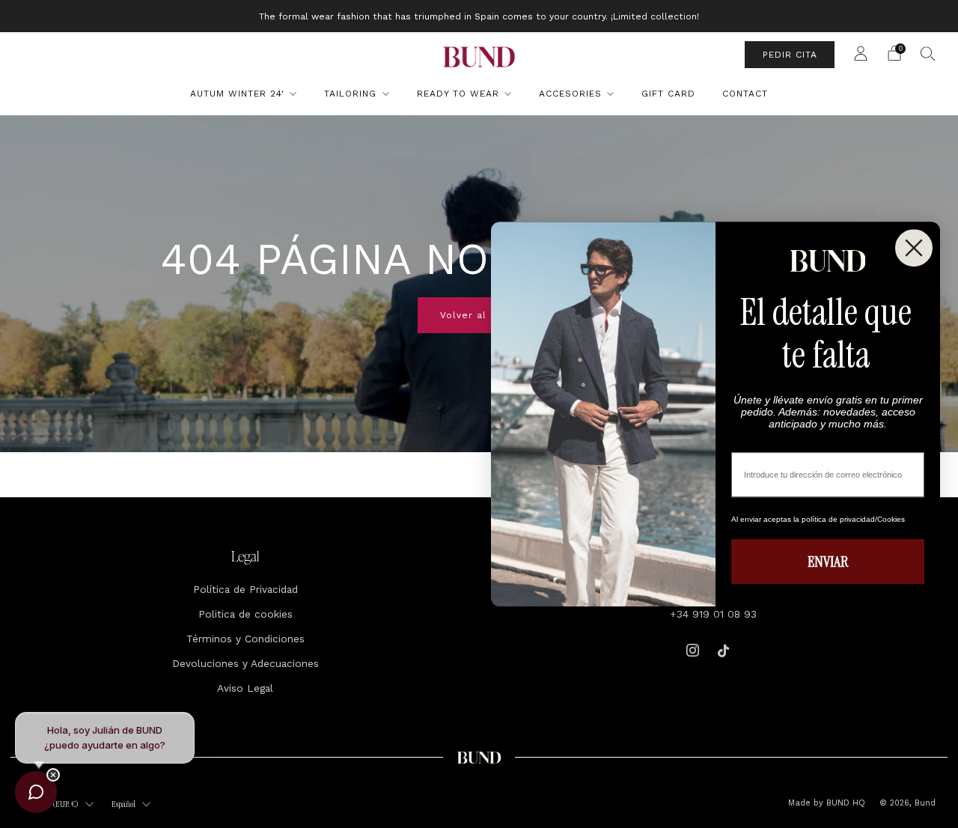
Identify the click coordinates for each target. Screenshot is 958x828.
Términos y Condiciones (245, 639)
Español (123, 804)
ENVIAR (828, 561)
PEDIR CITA (790, 54)
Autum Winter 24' (237, 93)
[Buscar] (928, 53)
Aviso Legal (245, 688)
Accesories (570, 93)
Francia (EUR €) (53, 804)
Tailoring (350, 93)
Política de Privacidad (245, 589)
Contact (745, 93)
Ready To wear (458, 93)
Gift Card (668, 93)
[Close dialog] (914, 248)
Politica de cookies (245, 614)
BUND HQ (844, 803)
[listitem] (479, 16)
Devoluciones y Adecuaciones (245, 663)
